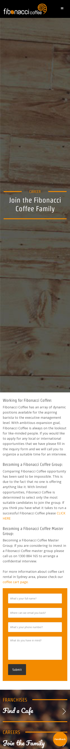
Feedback (60, 739)
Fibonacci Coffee (26, 9)
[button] (63, 9)
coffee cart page (15, 582)
